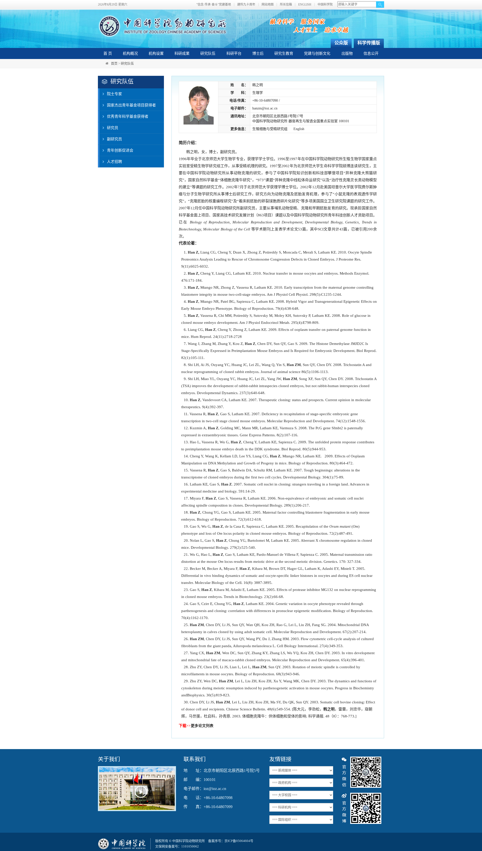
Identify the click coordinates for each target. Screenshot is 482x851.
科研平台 (234, 53)
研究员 (112, 128)
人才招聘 (114, 162)
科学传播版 (368, 42)
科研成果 (182, 53)
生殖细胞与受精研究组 (269, 129)
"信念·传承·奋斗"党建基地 (213, 4)
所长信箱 (286, 4)
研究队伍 (207, 53)
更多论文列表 (202, 726)
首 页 (107, 53)
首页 (114, 63)
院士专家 (114, 94)
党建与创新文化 (317, 53)
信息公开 (371, 53)
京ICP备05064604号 (238, 841)
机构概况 (130, 53)
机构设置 (156, 53)
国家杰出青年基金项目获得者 (131, 105)
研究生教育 (283, 53)
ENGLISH (304, 4)
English (298, 129)
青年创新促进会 (120, 150)
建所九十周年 (246, 4)
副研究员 (114, 139)
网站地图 (268, 4)
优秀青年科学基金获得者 (127, 116)
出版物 (347, 53)
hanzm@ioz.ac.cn (264, 108)
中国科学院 (325, 4)
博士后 (258, 53)
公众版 (341, 42)
